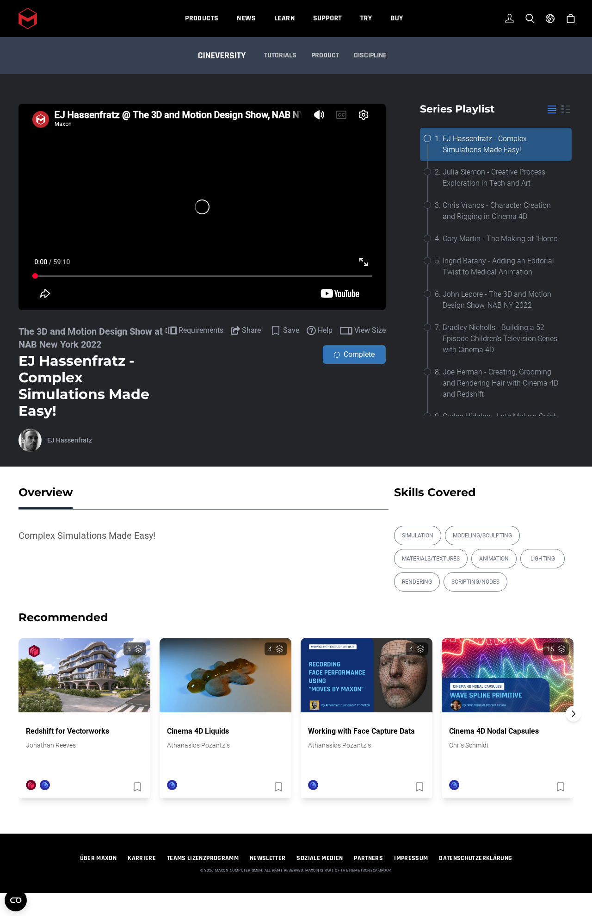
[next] (573, 714)
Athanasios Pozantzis (198, 745)
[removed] (136, 786)
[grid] (565, 109)
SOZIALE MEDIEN (319, 858)
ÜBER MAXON (98, 858)
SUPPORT (327, 18)
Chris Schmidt (469, 745)
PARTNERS (368, 858)
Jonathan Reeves (51, 745)
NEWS (246, 18)
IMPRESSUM (411, 858)
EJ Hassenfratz (69, 440)
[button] (573, 730)
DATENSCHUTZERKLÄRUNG (475, 858)
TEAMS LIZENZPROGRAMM (203, 858)
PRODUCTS (201, 18)
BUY (396, 18)
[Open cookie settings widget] (16, 900)
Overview (45, 492)
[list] (552, 109)
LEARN (284, 18)
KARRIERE (142, 858)
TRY (366, 18)
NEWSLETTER (268, 858)
